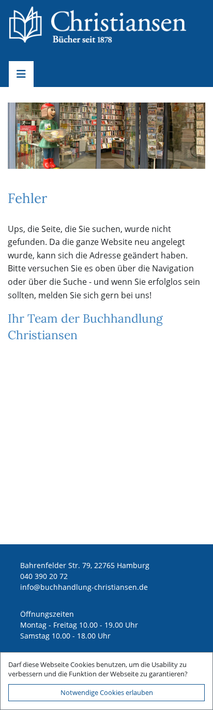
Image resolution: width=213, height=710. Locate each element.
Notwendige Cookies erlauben (106, 692)
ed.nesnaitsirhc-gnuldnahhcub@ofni (84, 587)
